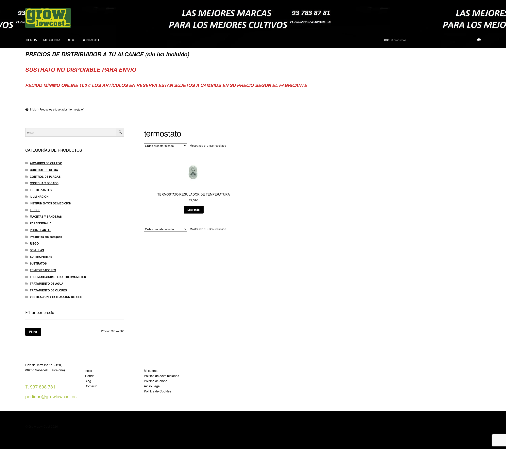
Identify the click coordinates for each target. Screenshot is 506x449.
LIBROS (35, 210)
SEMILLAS (37, 250)
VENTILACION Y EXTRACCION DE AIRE (56, 297)
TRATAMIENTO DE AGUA (46, 283)
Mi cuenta (151, 370)
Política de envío (155, 381)
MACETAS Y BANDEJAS (46, 216)
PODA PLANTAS (40, 230)
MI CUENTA (51, 40)
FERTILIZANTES (41, 190)
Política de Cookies (157, 391)
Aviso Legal (152, 386)
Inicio (33, 109)
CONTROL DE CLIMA (44, 170)
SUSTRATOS (38, 263)
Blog (88, 381)
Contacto (91, 386)
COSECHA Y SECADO (44, 183)
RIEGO (34, 243)
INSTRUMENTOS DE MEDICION (50, 203)
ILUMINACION (39, 197)
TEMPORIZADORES (43, 270)
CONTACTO (90, 40)
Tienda (89, 375)
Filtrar (33, 332)
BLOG (71, 40)
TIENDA (31, 40)
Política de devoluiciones (161, 375)
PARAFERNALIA (40, 223)
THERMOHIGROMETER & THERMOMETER (58, 277)
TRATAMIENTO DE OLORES (48, 290)
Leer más (193, 210)
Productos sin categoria (46, 237)
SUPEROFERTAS (41, 257)
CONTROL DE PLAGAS (45, 177)
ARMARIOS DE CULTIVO (46, 163)
